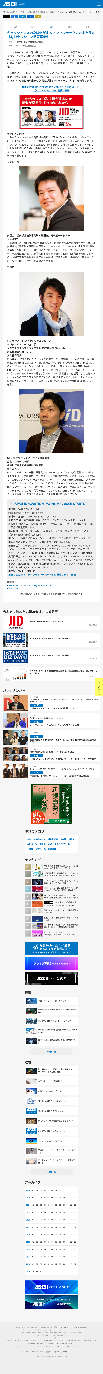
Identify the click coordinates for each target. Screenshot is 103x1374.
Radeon (56, 1330)
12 (75, 1197)
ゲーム (77, 1327)
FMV (18, 1330)
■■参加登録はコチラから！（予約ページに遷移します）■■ (42, 574)
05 (48, 1190)
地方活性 (74, 1340)
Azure (51, 1332)
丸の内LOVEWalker (80, 1346)
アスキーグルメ (41, 1340)
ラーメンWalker (21, 1346)
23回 (33, 27)
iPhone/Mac (42, 1327)
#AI (29, 839)
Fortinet (58, 1338)
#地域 (71, 839)
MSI (35, 1335)
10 (67, 1197)
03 (41, 1190)
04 (45, 1190)
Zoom (64, 1332)
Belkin (56, 1332)
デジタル (36, 1327)
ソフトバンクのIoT (71, 1332)
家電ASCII (27, 1340)
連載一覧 (52, 1172)
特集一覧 (52, 1051)
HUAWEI (23, 1332)
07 (56, 1190)
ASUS (63, 1338)
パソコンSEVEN (74, 1330)
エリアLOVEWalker (31, 1346)
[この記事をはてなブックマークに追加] (22, 17)
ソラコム (38, 1338)
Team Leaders (57, 1340)
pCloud (67, 1335)
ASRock (33, 1338)
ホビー (48, 1327)
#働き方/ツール (62, 844)
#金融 (63, 839)
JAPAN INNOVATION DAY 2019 (41, 11)
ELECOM (41, 1330)
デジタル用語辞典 (48, 1343)
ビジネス (26, 1327)
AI (20, 1327)
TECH (31, 1327)
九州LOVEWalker (71, 1346)
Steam (21, 1340)
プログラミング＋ (66, 1340)
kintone (34, 1332)
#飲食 (38, 849)
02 (37, 1190)
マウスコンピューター (26, 1330)
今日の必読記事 (31, 1343)
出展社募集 (13, 588)
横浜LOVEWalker (41, 1346)
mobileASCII (57, 1343)
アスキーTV (33, 1340)
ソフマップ (52, 1335)
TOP (17, 1327)
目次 (15, 27)
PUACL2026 (84, 1340)
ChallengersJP (92, 1340)
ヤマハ (60, 1332)
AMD (52, 1330)
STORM (83, 1330)
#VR (50, 844)
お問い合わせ (56, 1352)
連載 (22, 11)
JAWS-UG (28, 1332)
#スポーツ (32, 844)
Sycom (61, 1330)
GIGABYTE (39, 1335)
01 (33, 1190)
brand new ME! (60, 1335)
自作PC (53, 1327)
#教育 (30, 849)
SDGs (79, 1340)
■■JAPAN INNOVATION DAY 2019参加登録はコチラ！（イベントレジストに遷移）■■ (51, 88)
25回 (70, 27)
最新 (88, 27)
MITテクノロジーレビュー (68, 1343)
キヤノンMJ (45, 1332)
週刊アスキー (40, 1343)
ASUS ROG (66, 1330)
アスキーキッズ (10, 1340)
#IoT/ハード (39, 839)
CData (48, 1338)
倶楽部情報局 (49, 1340)
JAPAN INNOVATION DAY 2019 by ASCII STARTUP (30, 585)
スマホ (64, 1327)
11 (71, 1197)
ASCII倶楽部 (83, 1327)
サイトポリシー (26, 1352)
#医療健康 (53, 839)
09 (64, 1197)
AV (56, 1327)
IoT (22, 1327)
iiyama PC (47, 1330)
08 (60, 1190)
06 (52, 1190)
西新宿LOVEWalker (51, 1346)
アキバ (60, 1327)
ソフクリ (80, 1332)
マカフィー (35, 1330)
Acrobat (39, 1332)
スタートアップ (71, 1327)
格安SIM (17, 1340)
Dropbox (43, 1338)
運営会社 (48, 1352)
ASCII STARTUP (10, 11)
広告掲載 (64, 1352)
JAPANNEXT (68, 1338)
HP (79, 1330)
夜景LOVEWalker (61, 1346)
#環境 (43, 844)
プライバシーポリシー (38, 1352)
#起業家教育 (50, 849)
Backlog (53, 1338)
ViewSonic (45, 1335)
